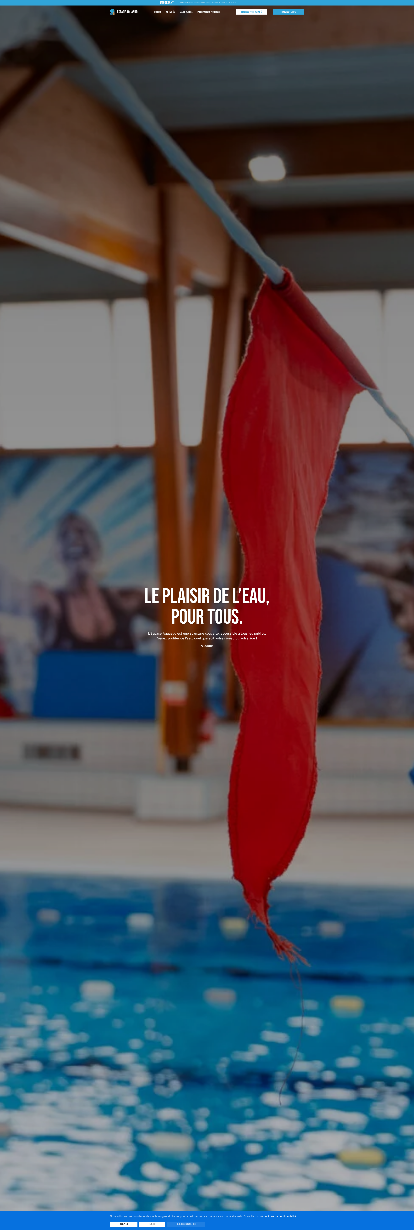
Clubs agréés (186, 12)
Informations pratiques (208, 12)
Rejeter (152, 1224)
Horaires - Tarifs (289, 11)
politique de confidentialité (280, 1216)
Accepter (124, 1224)
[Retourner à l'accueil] (124, 12)
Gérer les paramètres (186, 1224)
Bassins (157, 12)
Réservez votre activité (251, 11)
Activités (170, 12)
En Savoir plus (207, 646)
